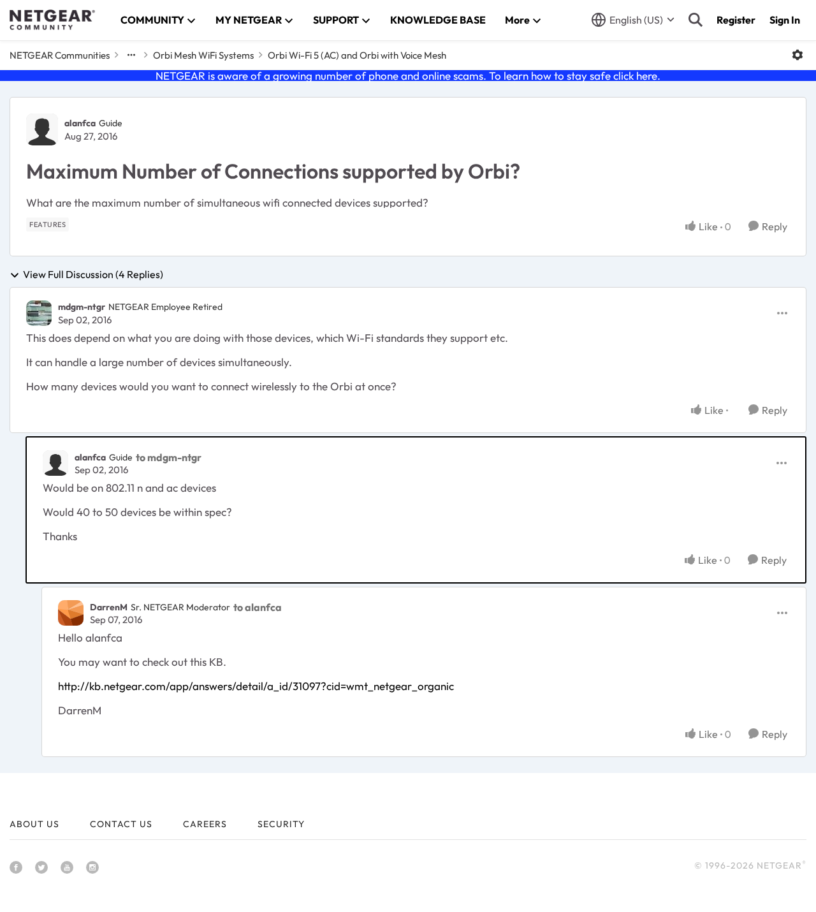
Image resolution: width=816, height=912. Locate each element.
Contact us (121, 824)
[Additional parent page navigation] (131, 55)
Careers (205, 824)
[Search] (695, 19)
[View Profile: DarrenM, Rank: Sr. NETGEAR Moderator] (71, 613)
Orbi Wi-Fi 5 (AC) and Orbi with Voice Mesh (357, 55)
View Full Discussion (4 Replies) (93, 275)
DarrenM (108, 607)
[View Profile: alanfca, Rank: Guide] (42, 129)
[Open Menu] (797, 55)
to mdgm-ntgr (168, 457)
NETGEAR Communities (60, 55)
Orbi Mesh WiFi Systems (203, 55)
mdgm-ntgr (81, 306)
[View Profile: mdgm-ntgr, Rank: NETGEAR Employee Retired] (39, 313)
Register (736, 19)
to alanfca (257, 607)
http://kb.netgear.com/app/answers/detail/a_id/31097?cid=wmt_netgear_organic (256, 686)
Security (281, 824)
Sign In (784, 19)
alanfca (80, 123)
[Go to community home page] (52, 20)
